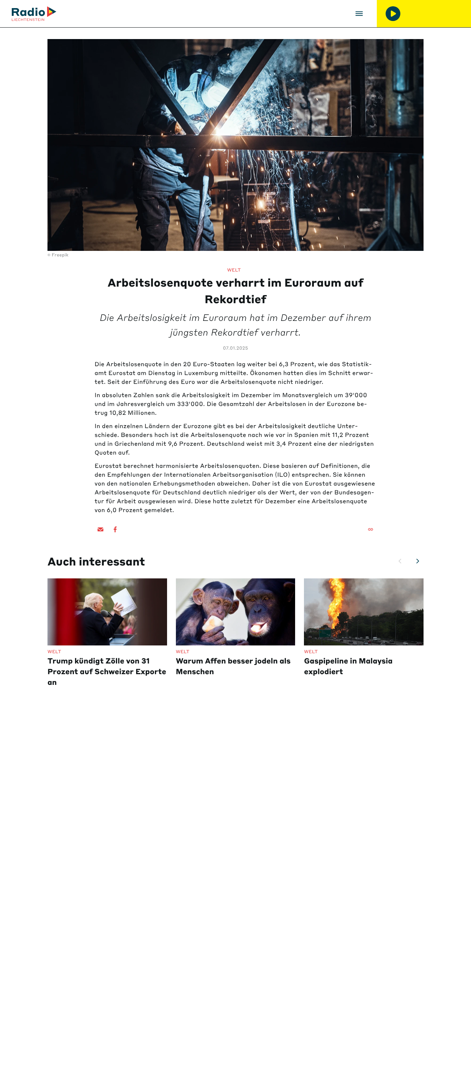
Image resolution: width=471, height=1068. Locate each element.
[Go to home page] (34, 13)
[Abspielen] (393, 13)
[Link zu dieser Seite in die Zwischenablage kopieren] (370, 529)
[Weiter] (418, 561)
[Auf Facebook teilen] (115, 529)
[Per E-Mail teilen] (100, 529)
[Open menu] (359, 14)
